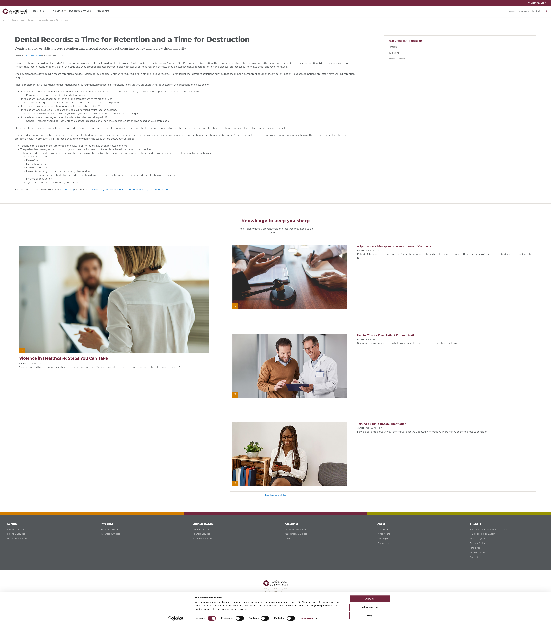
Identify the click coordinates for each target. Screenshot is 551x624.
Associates (291, 523)
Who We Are (383, 529)
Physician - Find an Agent (482, 534)
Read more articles (275, 495)
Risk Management (32, 56)
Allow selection (370, 607)
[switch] (240, 618)
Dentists (392, 46)
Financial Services (16, 534)
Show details (306, 618)
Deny (369, 615)
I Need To (475, 523)
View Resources (477, 552)
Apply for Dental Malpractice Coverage (489, 529)
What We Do (383, 534)
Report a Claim (477, 543)
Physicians (393, 52)
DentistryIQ (67, 189)
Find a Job (475, 548)
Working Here (384, 538)
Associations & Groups (296, 534)
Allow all (369, 599)
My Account (536, 3)
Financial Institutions (295, 529)
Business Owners (397, 58)
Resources (523, 11)
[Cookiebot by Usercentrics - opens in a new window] (175, 618)
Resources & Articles (17, 538)
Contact (536, 11)
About (511, 11)
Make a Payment (478, 538)
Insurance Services (16, 529)
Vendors (289, 538)
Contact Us (383, 543)
